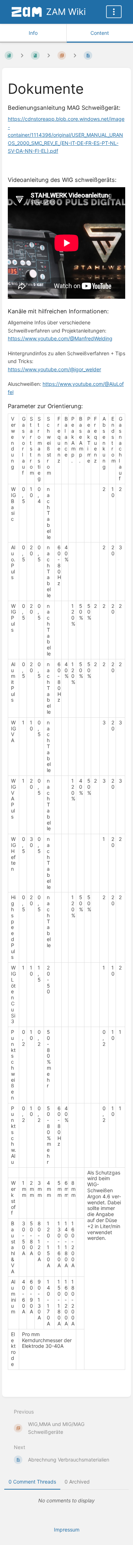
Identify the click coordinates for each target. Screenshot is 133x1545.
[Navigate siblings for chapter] (48, 55)
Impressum (66, 1530)
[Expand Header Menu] (114, 11)
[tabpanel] (66, 1501)
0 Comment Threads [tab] (32, 1482)
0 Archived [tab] (77, 1482)
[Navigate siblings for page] (74, 55)
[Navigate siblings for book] (22, 55)
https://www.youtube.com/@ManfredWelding (60, 338)
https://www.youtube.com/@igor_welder (54, 369)
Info (33, 33)
